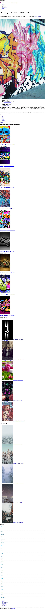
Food (1, 559)
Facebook (3, 121)
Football (2, 561)
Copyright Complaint (5, 602)
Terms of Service (4, 7)
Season (2, 589)
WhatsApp (6, 121)
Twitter (1, 121)
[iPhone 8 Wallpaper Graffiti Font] (5, 292)
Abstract (2, 528)
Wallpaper (3, 120)
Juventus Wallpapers (5, 340)
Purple (1, 584)
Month (2, 573)
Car (1, 540)
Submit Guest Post (4, 604)
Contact (3, 5)
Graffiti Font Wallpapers (37, 16)
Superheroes (2, 595)
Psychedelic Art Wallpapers (6, 401)
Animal (2, 529)
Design (2, 550)
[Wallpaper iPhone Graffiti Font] (5, 164)
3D (1, 526)
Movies (2, 575)
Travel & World (3, 597)
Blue (1, 537)
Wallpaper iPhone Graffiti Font (7, 166)
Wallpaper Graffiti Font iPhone (7, 251)
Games (2, 564)
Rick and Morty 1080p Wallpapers (7, 421)
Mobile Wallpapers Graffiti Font (7, 144)
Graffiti (3, 118)
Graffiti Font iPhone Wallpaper (7, 208)
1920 (2, 117)
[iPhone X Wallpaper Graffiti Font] (5, 228)
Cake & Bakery (3, 539)
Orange (2, 581)
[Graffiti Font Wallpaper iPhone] (5, 185)
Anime (2, 531)
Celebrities (2, 542)
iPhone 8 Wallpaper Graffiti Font (7, 294)
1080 (2, 116)
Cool (1, 545)
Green (1, 567)
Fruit (1, 562)
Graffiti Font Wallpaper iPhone (7, 187)
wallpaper (29, 106)
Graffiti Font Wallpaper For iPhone (8, 272)
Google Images (6, 105)
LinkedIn (11, 121)
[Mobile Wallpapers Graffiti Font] (5, 142)
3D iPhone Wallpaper (14, 2)
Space (1, 592)
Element (2, 553)
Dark (1, 548)
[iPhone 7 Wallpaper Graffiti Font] (5, 313)
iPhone (3, 119)
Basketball (2, 534)
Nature (2, 578)
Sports (1, 594)
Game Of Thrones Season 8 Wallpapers (8, 360)
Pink (1, 583)
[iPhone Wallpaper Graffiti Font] (22, 59)
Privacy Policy (4, 6)
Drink (1, 551)
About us (3, 4)
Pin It (13, 121)
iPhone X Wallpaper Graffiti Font (7, 230)
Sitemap (3, 8)
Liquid (2, 572)
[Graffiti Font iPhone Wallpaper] (5, 206)
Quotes (2, 586)
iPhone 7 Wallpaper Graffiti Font (7, 315)
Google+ (9, 121)
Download (1, 122)
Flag (1, 556)
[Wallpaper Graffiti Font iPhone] (5, 249)
